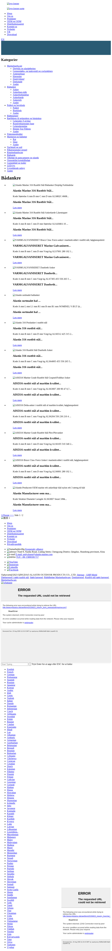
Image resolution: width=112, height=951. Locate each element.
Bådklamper (12, 116)
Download (12, 34)
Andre (16, 84)
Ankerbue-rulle (20, 92)
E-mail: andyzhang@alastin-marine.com (34, 554)
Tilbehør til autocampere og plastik (23, 157)
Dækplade (17, 81)
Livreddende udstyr (16, 168)
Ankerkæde (18, 97)
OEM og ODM (14, 21)
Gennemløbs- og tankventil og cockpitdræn (33, 71)
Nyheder (11, 29)
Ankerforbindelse (21, 95)
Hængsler (17, 76)
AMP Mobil (91, 575)
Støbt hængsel (36, 577)
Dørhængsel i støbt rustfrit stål (15, 577)
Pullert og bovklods (16, 105)
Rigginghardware (15, 152)
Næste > (7, 515)
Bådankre (11, 87)
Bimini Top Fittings (22, 129)
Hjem (9, 13)
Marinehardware (14, 66)
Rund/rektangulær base (23, 123)
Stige (15, 142)
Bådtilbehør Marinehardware (57, 577)
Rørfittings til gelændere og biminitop (24, 118)
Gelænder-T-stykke (22, 121)
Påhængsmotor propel (17, 150)
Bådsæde (11, 155)
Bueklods (17, 110)
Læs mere (17, 207)
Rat (14, 139)
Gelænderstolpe (20, 126)
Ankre (16, 89)
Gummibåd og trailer (16, 163)
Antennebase (19, 74)
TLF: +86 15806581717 (27, 557)
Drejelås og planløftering (24, 68)
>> (12, 515)
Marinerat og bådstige (17, 136)
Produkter (11, 18)
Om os (10, 16)
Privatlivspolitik (14, 544)
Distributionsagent (15, 24)
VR (8, 32)
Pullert (16, 108)
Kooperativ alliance (34, 549)
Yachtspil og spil (14, 147)
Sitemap (80, 575)
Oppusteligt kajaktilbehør (18, 160)
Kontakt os (12, 26)
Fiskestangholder (15, 134)
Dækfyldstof (18, 79)
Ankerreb (17, 100)
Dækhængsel (78, 577)
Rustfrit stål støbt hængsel (97, 577)
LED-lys (11, 165)
